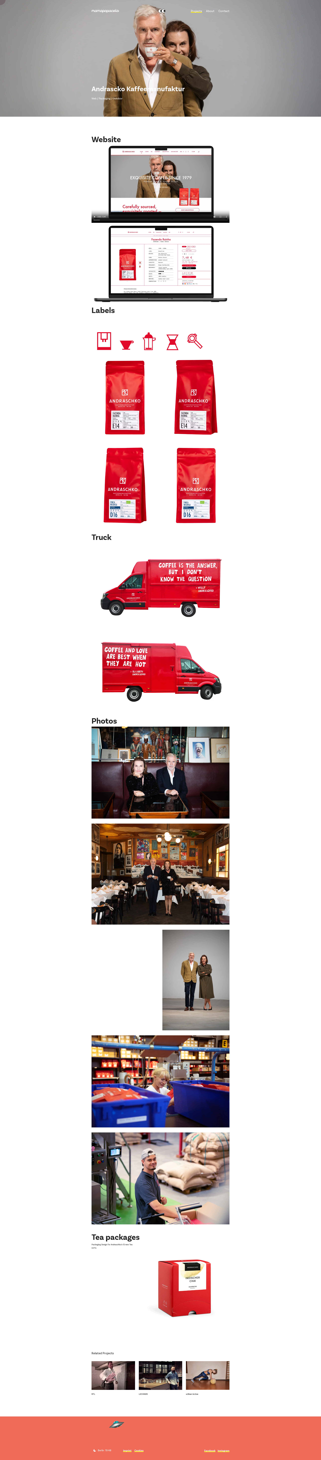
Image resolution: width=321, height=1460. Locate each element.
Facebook (209, 1450)
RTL (93, 1394)
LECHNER (143, 1394)
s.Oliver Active (192, 1394)
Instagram (223, 1450)
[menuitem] (196, 11)
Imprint (127, 1450)
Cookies (139, 1450)
